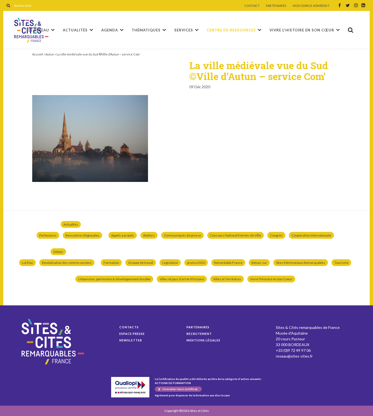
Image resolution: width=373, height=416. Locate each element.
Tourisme (341, 263)
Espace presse (132, 333)
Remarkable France (228, 263)
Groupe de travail (140, 263)
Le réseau (38, 30)
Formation (111, 263)
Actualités (75, 30)
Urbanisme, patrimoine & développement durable (114, 279)
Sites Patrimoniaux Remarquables (300, 263)
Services (183, 30)
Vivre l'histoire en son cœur (302, 30)
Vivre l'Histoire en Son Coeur (271, 279)
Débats (58, 252)
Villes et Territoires (227, 279)
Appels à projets (122, 235)
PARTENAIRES (276, 5)
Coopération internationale (311, 235)
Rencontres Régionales (82, 235)
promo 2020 (196, 263)
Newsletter (130, 340)
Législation (170, 263)
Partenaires (48, 235)
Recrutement (199, 333)
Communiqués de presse (182, 235)
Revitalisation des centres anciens (67, 263)
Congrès (276, 235)
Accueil (37, 54)
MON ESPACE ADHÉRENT (311, 5)
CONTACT (252, 5)
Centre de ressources (231, 30)
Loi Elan (27, 263)
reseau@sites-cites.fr (294, 356)
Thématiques (146, 30)
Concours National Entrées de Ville (235, 235)
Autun (49, 54)
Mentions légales (203, 340)
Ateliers (149, 235)
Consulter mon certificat (180, 389)
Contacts (129, 327)
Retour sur (259, 263)
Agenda (109, 30)
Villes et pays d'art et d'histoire (181, 279)
